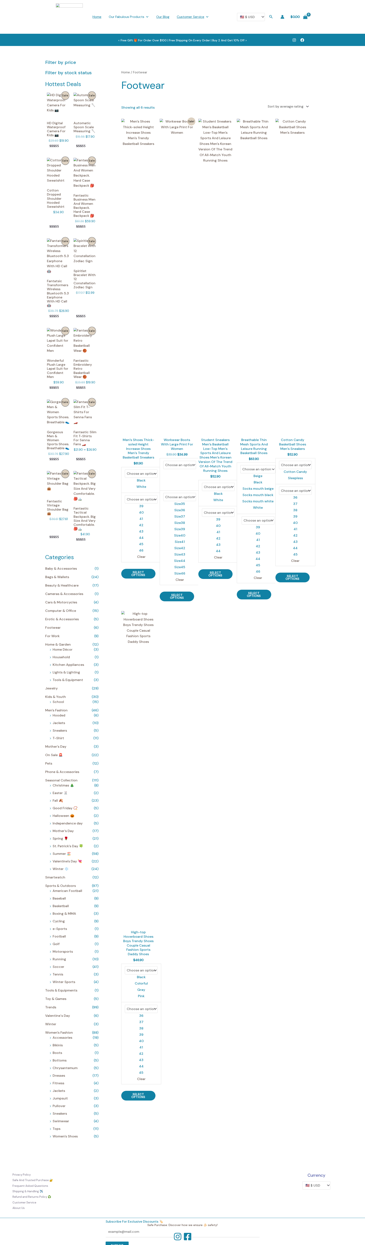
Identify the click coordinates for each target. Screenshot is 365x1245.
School (58, 702)
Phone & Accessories (62, 772)
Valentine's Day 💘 (67, 861)
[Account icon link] (282, 17)
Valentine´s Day (57, 1015)
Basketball (61, 906)
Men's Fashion (56, 710)
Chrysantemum (65, 1068)
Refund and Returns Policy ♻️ (31, 1197)
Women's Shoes (65, 1136)
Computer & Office (60, 610)
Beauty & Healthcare (62, 585)
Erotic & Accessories (62, 619)
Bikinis (58, 1045)
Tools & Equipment (68, 680)
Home (97, 17)
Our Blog (162, 17)
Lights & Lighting (66, 672)
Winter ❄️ (61, 869)
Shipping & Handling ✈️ (27, 1191)
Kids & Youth (55, 697)
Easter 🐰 (60, 793)
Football (59, 936)
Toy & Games (55, 999)
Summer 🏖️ (62, 853)
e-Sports (60, 929)
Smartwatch (55, 877)
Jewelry (51, 688)
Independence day (68, 823)
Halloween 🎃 (63, 815)
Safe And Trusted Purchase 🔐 (32, 1180)
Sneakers (60, 730)
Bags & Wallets (57, 577)
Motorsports (63, 951)
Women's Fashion (59, 1032)
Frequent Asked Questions (30, 1186)
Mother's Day (55, 746)
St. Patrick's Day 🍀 (68, 846)
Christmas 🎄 (63, 785)
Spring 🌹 (60, 838)
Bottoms (60, 1060)
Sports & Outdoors (60, 886)
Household (61, 657)
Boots (57, 1053)
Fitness (58, 1083)
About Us (18, 1208)
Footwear (53, 627)
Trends (50, 1007)
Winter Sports (64, 982)
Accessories (62, 1037)
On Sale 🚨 (54, 755)
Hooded (59, 715)
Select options (138, 574)
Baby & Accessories (61, 568)
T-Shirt (58, 738)
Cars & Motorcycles (61, 602)
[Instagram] (294, 40)
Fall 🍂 (58, 800)
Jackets (59, 723)
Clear (141, 556)
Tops (56, 1128)
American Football (67, 891)
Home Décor (62, 649)
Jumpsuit (60, 1098)
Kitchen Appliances (68, 664)
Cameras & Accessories (64, 594)
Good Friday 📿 (65, 808)
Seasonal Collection (61, 780)
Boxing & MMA (64, 913)
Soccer (58, 966)
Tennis (58, 974)
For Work (52, 636)
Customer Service (190, 17)
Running (59, 959)
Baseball (59, 898)
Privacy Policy (21, 1174)
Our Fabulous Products (126, 17)
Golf (56, 944)
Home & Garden (58, 644)
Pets (48, 763)
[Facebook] (302, 40)
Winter (50, 1024)
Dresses (59, 1075)
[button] (271, 17)
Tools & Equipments (61, 990)
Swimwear (61, 1121)
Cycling (59, 921)
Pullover (59, 1106)
